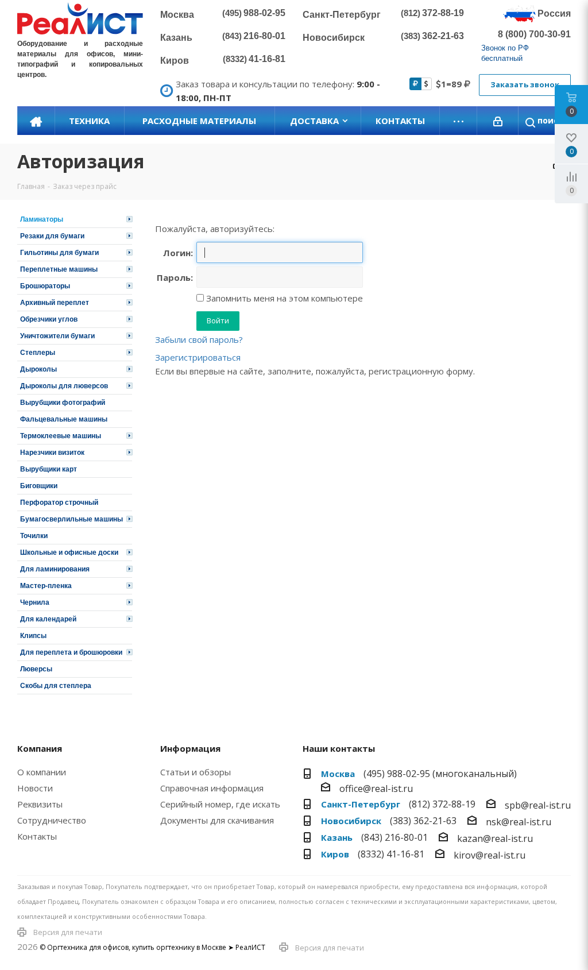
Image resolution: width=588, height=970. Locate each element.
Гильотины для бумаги (59, 253)
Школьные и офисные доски (69, 552)
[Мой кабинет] (498, 120)
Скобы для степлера (55, 686)
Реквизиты (40, 804)
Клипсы (33, 636)
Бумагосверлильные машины (71, 519)
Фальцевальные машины (63, 419)
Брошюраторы (45, 286)
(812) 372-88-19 (442, 804)
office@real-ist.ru (376, 788)
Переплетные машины (59, 269)
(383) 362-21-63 (423, 820)
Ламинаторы (41, 219)
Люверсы (36, 669)
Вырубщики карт (48, 469)
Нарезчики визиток (52, 453)
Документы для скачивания (217, 820)
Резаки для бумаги (52, 236)
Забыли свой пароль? (199, 339)
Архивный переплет (54, 303)
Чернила (34, 602)
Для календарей (48, 619)
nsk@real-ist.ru (518, 822)
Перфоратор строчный (59, 502)
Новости (35, 788)
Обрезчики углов (49, 319)
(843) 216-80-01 (394, 837)
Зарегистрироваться (198, 357)
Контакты (37, 836)
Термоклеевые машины (60, 436)
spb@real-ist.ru (538, 805)
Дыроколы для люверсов (64, 386)
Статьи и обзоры (195, 772)
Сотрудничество (51, 820)
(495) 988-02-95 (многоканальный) (440, 773)
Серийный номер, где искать (220, 804)
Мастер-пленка (46, 586)
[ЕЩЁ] (458, 120)
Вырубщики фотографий (62, 403)
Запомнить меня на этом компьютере (283, 298)
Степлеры (37, 353)
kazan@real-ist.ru (495, 838)
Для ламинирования (55, 569)
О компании (41, 772)
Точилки (34, 536)
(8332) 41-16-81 (391, 854)
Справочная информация (212, 788)
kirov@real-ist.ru (489, 855)
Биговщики (38, 486)
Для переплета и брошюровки (71, 652)
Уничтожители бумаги (57, 336)
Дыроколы (38, 369)
